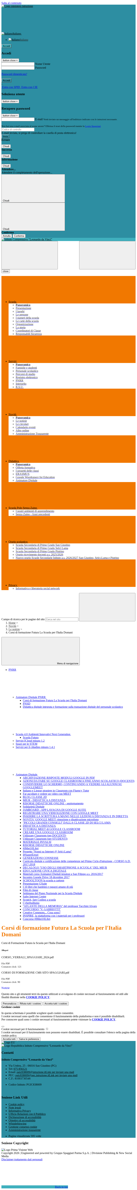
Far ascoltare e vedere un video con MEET (47, 793)
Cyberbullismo (31, 902)
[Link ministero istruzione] (17, 6)
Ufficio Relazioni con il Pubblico (27, 1113)
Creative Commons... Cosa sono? (41, 912)
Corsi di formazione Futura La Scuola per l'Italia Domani (55, 700)
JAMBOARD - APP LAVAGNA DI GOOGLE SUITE (54, 809)
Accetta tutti (56, 1003)
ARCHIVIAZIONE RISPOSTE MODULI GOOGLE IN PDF (59, 777)
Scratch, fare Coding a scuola (39, 899)
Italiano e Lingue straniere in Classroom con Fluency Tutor (56, 790)
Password (40, 67)
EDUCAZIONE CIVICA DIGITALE (44, 870)
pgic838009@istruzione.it (45, 1072)
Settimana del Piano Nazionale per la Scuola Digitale (52, 893)
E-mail (39, 119)
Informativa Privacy (20, 1110)
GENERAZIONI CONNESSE (41, 857)
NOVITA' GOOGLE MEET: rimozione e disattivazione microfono (61, 819)
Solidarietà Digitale (33, 806)
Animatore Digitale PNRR (31, 697)
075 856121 (20, 1068)
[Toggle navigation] (29, 255)
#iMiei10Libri (31, 848)
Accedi (6, 46)
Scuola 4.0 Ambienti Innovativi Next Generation (43, 734)
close (5, 271)
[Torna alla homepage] (68, 239)
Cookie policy (16, 1104)
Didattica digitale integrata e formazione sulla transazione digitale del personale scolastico (73, 706)
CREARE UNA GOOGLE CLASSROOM (48, 832)
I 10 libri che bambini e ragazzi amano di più (48, 886)
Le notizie (14, 629)
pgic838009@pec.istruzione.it (46, 1075)
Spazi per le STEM (26, 743)
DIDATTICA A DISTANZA (39, 825)
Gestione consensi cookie (23, 1126)
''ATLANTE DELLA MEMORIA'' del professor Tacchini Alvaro (60, 906)
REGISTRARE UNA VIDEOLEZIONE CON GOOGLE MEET (60, 813)
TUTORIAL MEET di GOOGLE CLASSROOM (51, 829)
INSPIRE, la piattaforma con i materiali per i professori (54, 915)
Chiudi (6, 146)
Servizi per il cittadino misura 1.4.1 (35, 747)
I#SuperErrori (30, 854)
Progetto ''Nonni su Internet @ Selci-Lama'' (47, 851)
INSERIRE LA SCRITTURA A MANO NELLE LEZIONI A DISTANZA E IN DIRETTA (75, 816)
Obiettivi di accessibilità (22, 1120)
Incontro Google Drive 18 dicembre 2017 (46, 877)
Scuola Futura (31, 737)
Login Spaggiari (93, 126)
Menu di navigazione (67, 663)
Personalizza (9, 1003)
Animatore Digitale (27, 774)
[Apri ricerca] (107, 255)
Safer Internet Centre (34, 896)
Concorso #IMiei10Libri (36, 918)
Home (12, 622)
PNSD (26, 703)
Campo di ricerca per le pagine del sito (23, 619)
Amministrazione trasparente (25, 1130)
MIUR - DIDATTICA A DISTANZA (44, 800)
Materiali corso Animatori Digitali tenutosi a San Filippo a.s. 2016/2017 (63, 874)
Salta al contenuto (11, 2)
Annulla (7, 236)
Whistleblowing (17, 1123)
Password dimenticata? (14, 74)
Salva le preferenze (29, 1039)
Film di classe (30, 890)
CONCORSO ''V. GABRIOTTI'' (42, 909)
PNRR (12, 669)
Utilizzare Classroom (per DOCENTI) (44, 835)
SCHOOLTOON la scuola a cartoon (43, 880)
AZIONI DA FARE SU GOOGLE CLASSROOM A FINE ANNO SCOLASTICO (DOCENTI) (78, 780)
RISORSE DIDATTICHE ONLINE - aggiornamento (53, 803)
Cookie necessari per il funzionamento (23, 1029)
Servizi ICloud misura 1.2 (30, 740)
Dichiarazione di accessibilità (25, 1117)
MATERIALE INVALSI (37, 841)
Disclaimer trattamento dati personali (21, 1159)
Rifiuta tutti (30, 1003)
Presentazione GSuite (35, 883)
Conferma (19, 236)
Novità (12, 626)
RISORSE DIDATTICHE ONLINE (43, 845)
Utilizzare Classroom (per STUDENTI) (45, 838)
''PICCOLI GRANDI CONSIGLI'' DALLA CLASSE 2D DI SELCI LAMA (67, 822)
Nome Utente (42, 63)
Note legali (15, 1107)
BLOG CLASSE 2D (35, 797)
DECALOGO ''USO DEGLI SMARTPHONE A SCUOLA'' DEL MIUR (65, 867)
